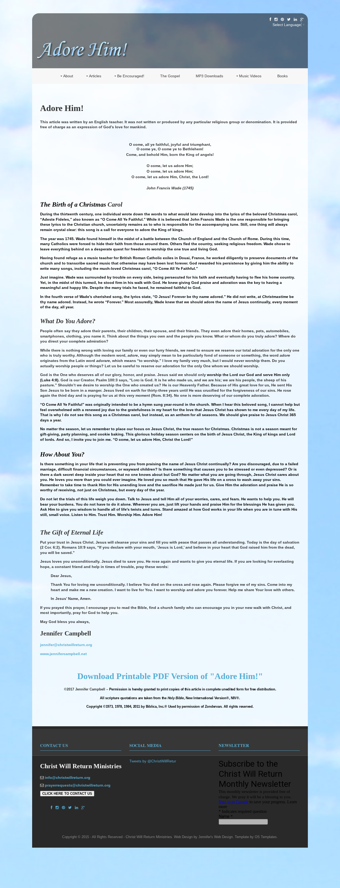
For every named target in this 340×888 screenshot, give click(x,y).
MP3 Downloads (209, 76)
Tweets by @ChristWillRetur (152, 761)
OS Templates (266, 837)
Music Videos (250, 76)
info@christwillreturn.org (67, 777)
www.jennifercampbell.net (63, 654)
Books (282, 76)
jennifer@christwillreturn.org (66, 645)
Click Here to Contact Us (67, 794)
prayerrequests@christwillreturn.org (77, 785)
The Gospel (170, 76)
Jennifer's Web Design (215, 837)
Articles (95, 76)
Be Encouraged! (130, 76)
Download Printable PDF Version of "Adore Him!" (170, 676)
